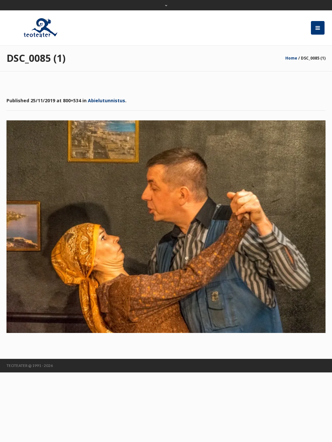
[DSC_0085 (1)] (166, 226)
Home (291, 58)
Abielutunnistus (106, 100)
